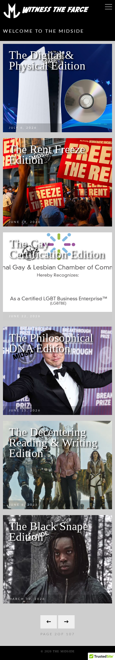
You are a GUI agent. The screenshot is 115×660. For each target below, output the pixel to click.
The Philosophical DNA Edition (51, 343)
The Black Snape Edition (48, 531)
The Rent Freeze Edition (47, 154)
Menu (108, 7)
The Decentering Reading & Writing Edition (53, 442)
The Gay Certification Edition (57, 248)
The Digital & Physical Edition (47, 60)
